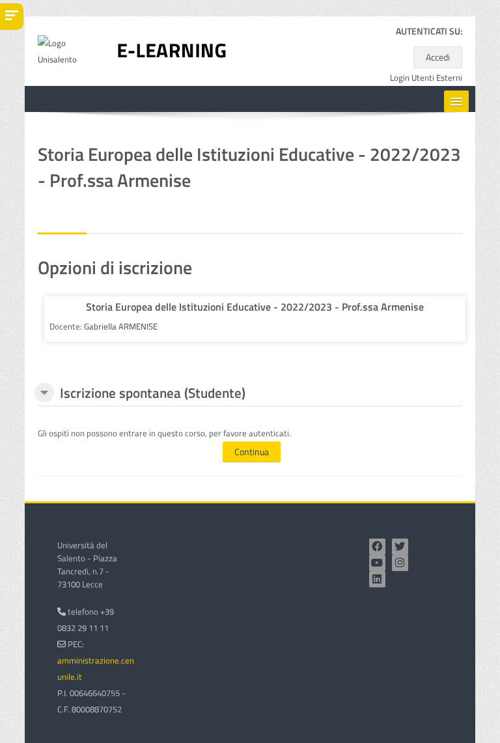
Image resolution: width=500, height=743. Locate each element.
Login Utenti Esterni (426, 78)
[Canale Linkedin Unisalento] (377, 579)
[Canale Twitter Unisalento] (400, 547)
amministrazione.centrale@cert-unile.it (118, 668)
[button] (44, 392)
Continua (251, 451)
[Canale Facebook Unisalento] (377, 547)
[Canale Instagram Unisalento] (400, 563)
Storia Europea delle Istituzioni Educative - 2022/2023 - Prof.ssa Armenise (255, 307)
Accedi (438, 57)
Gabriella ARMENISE (121, 326)
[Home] (172, 50)
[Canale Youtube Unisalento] (377, 563)
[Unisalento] (68, 50)
